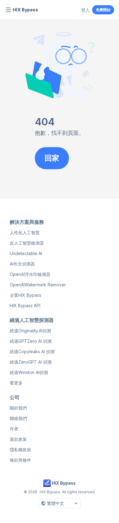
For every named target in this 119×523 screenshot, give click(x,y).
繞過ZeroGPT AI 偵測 (31, 362)
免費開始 (103, 9)
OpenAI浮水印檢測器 (30, 274)
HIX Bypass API (25, 305)
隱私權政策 (20, 449)
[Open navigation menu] (8, 9)
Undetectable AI (26, 253)
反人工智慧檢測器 (27, 243)
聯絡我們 (18, 418)
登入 (85, 10)
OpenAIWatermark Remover (38, 284)
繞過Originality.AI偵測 (30, 330)
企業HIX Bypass (25, 295)
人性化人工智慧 (25, 232)
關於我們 (18, 407)
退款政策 (18, 439)
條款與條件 (20, 460)
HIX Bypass (25, 9)
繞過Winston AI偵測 (29, 372)
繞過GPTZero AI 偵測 (31, 341)
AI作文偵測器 (22, 263)
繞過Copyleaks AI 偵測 (32, 351)
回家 (52, 158)
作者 (14, 428)
